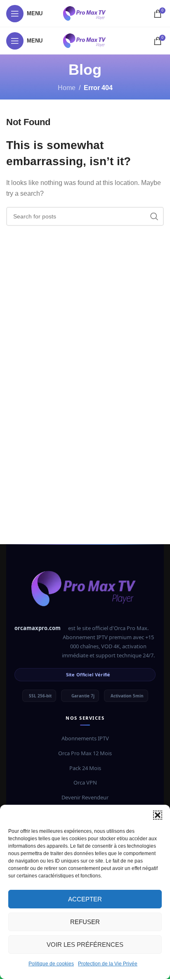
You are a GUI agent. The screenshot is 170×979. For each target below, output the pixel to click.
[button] (157, 815)
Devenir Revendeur (85, 797)
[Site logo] (85, 13)
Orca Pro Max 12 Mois (85, 753)
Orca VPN (85, 782)
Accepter (85, 899)
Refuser (85, 921)
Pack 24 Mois (85, 768)
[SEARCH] (154, 216)
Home (67, 87)
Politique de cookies (51, 964)
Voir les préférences (85, 944)
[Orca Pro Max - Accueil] (85, 592)
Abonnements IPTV (85, 738)
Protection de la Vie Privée (107, 964)
